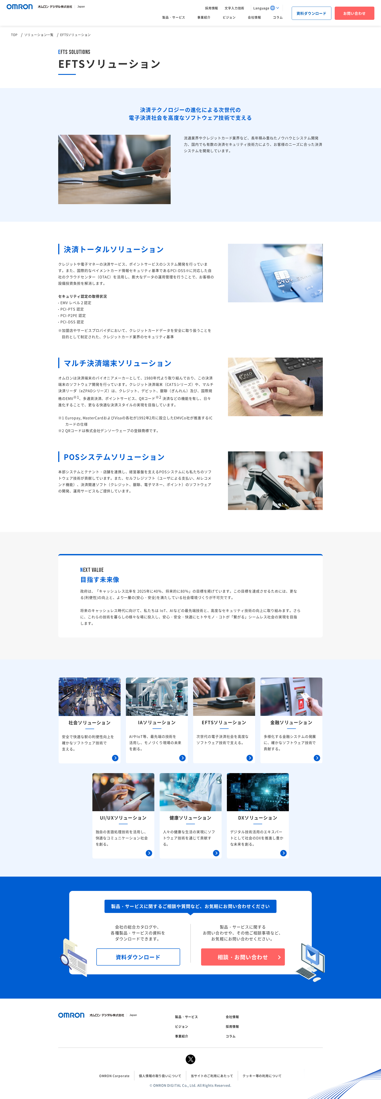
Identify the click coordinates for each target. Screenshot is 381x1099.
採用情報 (211, 8)
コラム (278, 17)
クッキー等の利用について (262, 1075)
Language (261, 8)
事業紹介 (203, 17)
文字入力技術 (234, 8)
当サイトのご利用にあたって (212, 1075)
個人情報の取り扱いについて (160, 1075)
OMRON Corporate (114, 1075)
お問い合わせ (354, 13)
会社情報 (254, 17)
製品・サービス (173, 17)
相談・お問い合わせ (243, 957)
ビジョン (229, 17)
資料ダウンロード (312, 13)
